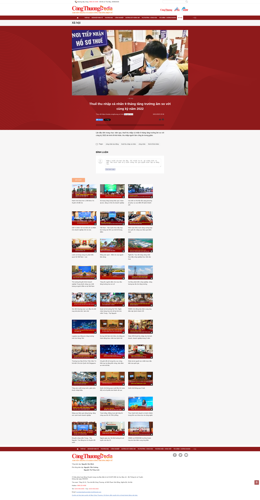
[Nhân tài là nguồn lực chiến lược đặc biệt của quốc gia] (140, 352)
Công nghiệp (119, 17)
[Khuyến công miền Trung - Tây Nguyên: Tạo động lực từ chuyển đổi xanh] (84, 429)
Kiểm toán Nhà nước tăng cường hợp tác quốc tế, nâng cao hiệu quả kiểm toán (140, 230)
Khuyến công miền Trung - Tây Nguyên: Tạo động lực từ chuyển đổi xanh (83, 440)
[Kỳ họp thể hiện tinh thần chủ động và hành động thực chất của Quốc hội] (112, 327)
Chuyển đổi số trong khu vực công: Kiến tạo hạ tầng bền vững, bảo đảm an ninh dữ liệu (112, 363)
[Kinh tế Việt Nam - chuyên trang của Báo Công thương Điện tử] (177, 9)
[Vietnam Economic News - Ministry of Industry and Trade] (184, 9)
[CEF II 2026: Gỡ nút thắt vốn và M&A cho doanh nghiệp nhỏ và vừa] (84, 218)
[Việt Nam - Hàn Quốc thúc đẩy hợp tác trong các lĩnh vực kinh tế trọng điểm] (112, 218)
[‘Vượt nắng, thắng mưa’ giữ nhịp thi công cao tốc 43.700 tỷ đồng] (112, 404)
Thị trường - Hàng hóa (149, 17)
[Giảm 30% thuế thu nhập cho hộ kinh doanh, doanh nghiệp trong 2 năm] (140, 327)
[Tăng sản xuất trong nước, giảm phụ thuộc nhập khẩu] (84, 379)
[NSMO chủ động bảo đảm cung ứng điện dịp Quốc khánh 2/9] (140, 300)
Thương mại (109, 17)
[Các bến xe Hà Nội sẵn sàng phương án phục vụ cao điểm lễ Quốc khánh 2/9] (140, 191)
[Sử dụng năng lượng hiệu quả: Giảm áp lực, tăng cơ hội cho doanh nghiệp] (112, 191)
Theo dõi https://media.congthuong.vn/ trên (110, 114)
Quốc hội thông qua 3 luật (136, 388)
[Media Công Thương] (92, 9)
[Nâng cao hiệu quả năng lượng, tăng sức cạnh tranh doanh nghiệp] (84, 404)
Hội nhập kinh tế (97, 17)
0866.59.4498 (93, 2)
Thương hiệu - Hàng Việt (163, 449)
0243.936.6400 (79, 489)
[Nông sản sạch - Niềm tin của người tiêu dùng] (112, 245)
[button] (130, 62)
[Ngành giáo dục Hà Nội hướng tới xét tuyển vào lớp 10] (112, 429)
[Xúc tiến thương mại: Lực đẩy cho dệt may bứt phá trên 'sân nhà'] (84, 300)
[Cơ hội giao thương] (77, 18)
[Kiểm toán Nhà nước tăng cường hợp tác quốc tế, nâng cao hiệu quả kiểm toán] (140, 218)
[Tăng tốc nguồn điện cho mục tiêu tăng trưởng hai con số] (112, 272)
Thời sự (87, 17)
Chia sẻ (100, 119)
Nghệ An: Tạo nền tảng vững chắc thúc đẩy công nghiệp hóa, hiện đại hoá (139, 257)
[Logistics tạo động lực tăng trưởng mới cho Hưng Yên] (84, 327)
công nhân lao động (112, 144)
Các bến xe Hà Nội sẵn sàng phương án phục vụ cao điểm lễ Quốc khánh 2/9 (140, 203)
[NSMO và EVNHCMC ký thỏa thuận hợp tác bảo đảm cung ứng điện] (140, 429)
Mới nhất (78, 180)
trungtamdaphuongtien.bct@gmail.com (88, 492)
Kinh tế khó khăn (153, 144)
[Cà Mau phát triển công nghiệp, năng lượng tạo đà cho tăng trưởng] (140, 272)
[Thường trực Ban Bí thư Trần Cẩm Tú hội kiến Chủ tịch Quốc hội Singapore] (84, 352)
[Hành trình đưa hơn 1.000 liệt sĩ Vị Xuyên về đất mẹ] (84, 191)
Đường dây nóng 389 (133, 17)
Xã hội (180, 17)
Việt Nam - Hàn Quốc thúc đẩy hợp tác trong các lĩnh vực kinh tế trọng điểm (111, 230)
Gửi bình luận (110, 169)
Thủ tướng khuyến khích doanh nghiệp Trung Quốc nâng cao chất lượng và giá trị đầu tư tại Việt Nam (83, 284)
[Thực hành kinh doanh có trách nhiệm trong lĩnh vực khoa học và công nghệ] (140, 404)
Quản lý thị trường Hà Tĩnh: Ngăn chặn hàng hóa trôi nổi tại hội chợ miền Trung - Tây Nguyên (111, 311)
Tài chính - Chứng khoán (167, 17)
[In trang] (163, 119)
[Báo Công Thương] (166, 10)
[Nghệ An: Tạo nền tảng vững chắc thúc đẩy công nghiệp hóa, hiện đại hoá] (140, 245)
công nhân (142, 144)
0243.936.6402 (94, 489)
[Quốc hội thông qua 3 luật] (140, 379)
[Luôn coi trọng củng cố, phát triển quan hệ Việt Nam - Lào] (84, 245)
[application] (130, 62)
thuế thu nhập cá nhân (128, 144)
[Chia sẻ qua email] (160, 120)
